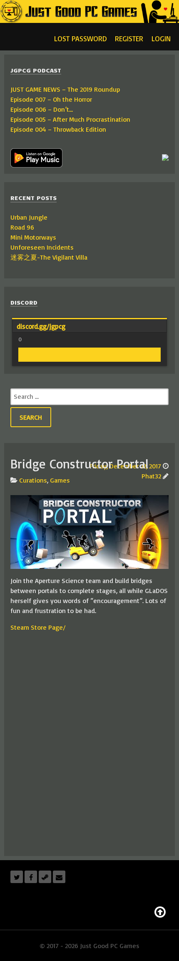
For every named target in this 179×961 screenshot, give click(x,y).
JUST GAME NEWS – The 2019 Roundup (65, 89)
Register (129, 38)
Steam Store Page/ (38, 627)
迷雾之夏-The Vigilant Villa (48, 257)
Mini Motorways (33, 237)
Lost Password (80, 38)
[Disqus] (89, 743)
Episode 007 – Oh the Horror (51, 99)
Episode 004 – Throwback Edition (58, 129)
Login (161, 38)
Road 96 (22, 227)
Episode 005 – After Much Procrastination (70, 119)
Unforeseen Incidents (42, 247)
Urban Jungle (28, 217)
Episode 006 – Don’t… (41, 109)
